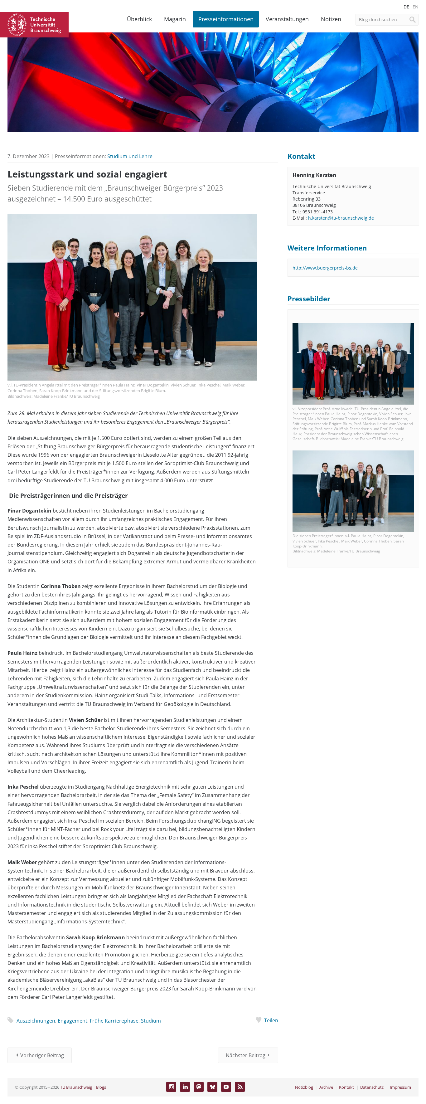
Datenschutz (372, 1087)
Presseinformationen (226, 19)
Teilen (271, 1020)
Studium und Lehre (129, 156)
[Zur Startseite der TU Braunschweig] (34, 24)
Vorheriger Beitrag (42, 1055)
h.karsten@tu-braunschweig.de (341, 218)
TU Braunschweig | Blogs (83, 1087)
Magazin (175, 19)
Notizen (331, 19)
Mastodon (199, 1087)
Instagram (171, 1087)
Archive (326, 1087)
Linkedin (185, 1087)
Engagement (72, 1020)
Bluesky (212, 1087)
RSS (240, 1087)
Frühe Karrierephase (114, 1020)
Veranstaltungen (287, 19)
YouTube (226, 1087)
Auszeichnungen (36, 1020)
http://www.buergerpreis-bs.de (325, 268)
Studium (151, 1020)
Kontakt (346, 1087)
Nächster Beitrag (245, 1055)
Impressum (400, 1087)
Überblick (139, 19)
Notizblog (304, 1087)
